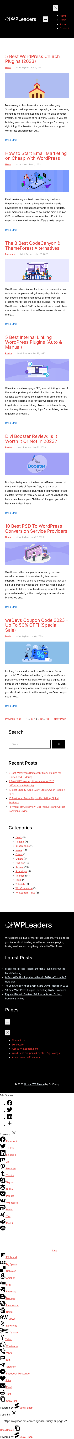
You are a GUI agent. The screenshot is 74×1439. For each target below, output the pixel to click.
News (8, 67)
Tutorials (20, 884)
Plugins (8, 353)
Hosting (19, 841)
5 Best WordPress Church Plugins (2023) (32, 59)
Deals (8, 636)
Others (19, 858)
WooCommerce (24, 888)
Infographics (22, 845)
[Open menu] (45, 19)
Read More (11, 139)
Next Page (60, 718)
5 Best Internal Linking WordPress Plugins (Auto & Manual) (33, 342)
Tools (18, 879)
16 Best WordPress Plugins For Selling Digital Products (35, 990)
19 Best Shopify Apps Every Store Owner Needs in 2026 (36, 985)
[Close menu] (55, 8)
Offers (19, 854)
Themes (19, 875)
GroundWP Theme (34, 1084)
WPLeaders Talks (25, 892)
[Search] (58, 744)
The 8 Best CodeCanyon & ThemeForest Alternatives (32, 246)
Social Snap (26, 1407)
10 (41, 718)
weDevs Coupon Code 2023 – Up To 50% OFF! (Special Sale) (36, 625)
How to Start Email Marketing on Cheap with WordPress (36, 156)
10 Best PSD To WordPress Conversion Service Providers (36, 529)
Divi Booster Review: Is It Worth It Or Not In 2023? (31, 439)
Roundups (10, 254)
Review (8, 447)
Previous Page (13, 718)
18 (47, 718)
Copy (7, 1429)
